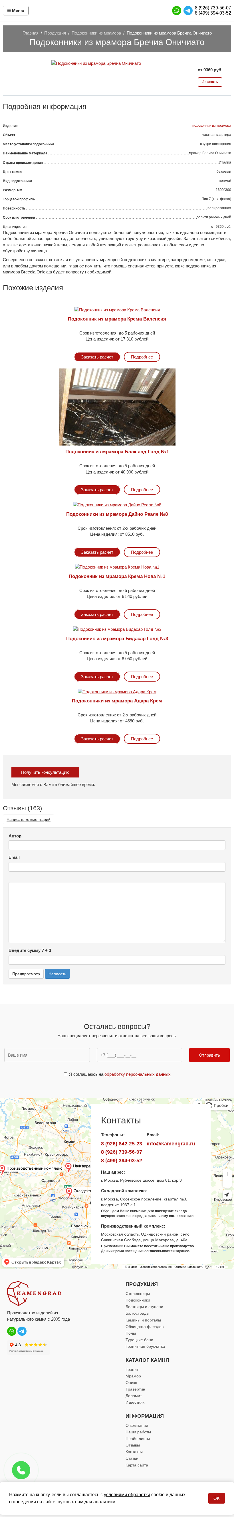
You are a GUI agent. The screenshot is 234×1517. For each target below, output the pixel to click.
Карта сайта (137, 1465)
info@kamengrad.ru (171, 1143)
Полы (131, 1333)
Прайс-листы (138, 1438)
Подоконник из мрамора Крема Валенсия (117, 319)
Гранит (132, 1369)
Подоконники (138, 1300)
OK (216, 1498)
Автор (15, 835)
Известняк (135, 1402)
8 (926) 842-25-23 (121, 1143)
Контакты (134, 1451)
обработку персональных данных (137, 1074)
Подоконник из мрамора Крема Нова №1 (117, 576)
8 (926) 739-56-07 (213, 7)
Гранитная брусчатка (145, 1346)
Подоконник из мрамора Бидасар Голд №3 (117, 638)
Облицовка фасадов (145, 1326)
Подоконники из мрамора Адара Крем (117, 701)
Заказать (210, 82)
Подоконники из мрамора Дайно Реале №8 (117, 514)
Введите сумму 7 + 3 (30, 950)
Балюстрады (137, 1313)
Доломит (134, 1395)
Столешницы (138, 1293)
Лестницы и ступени (144, 1306)
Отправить (209, 1055)
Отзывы (133, 1445)
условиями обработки (127, 1494)
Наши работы (138, 1432)
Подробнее (142, 356)
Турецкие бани (139, 1339)
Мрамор (133, 1376)
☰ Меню (15, 10)
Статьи (132, 1458)
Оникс (131, 1382)
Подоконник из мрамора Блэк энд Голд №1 (117, 451)
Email (14, 857)
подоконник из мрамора (211, 126)
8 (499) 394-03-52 (213, 13)
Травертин (135, 1389)
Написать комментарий (29, 819)
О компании (137, 1425)
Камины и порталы (143, 1320)
